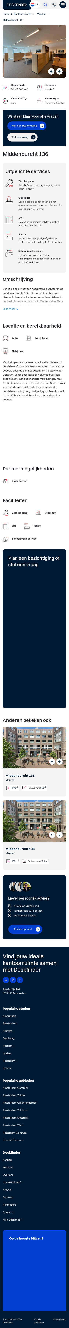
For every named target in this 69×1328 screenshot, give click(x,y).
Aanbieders (9, 1204)
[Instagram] (13, 980)
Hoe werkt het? (12, 1182)
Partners (8, 1197)
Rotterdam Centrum (15, 1132)
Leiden (7, 1053)
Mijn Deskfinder (12, 1219)
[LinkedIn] (6, 980)
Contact (7, 1212)
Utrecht (7, 1068)
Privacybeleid (59, 1319)
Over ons (8, 1174)
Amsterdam (10, 1023)
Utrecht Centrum (13, 1140)
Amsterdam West (13, 1125)
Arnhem (7, 1030)
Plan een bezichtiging (24, 125)
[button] (52, 761)
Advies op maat (23, 929)
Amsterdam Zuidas (14, 1095)
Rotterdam (9, 1060)
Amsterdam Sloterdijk (15, 1117)
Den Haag (8, 1038)
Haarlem (8, 1045)
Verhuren (8, 1167)
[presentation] (51, 71)
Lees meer (9, 308)
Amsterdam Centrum (15, 1087)
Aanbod (7, 1159)
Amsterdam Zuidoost (15, 1110)
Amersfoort (9, 1016)
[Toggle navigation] (62, 4)
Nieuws (7, 1189)
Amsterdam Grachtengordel (19, 1102)
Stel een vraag (19, 137)
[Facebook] (20, 980)
